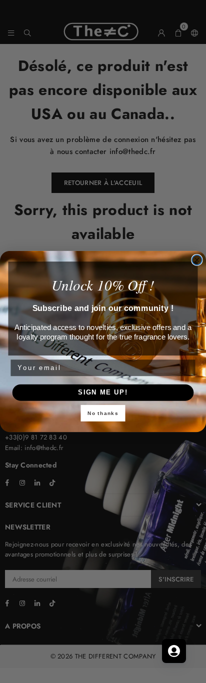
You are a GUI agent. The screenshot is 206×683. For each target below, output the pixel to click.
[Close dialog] (197, 260)
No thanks (103, 413)
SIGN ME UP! (103, 392)
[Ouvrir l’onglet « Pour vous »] (174, 651)
